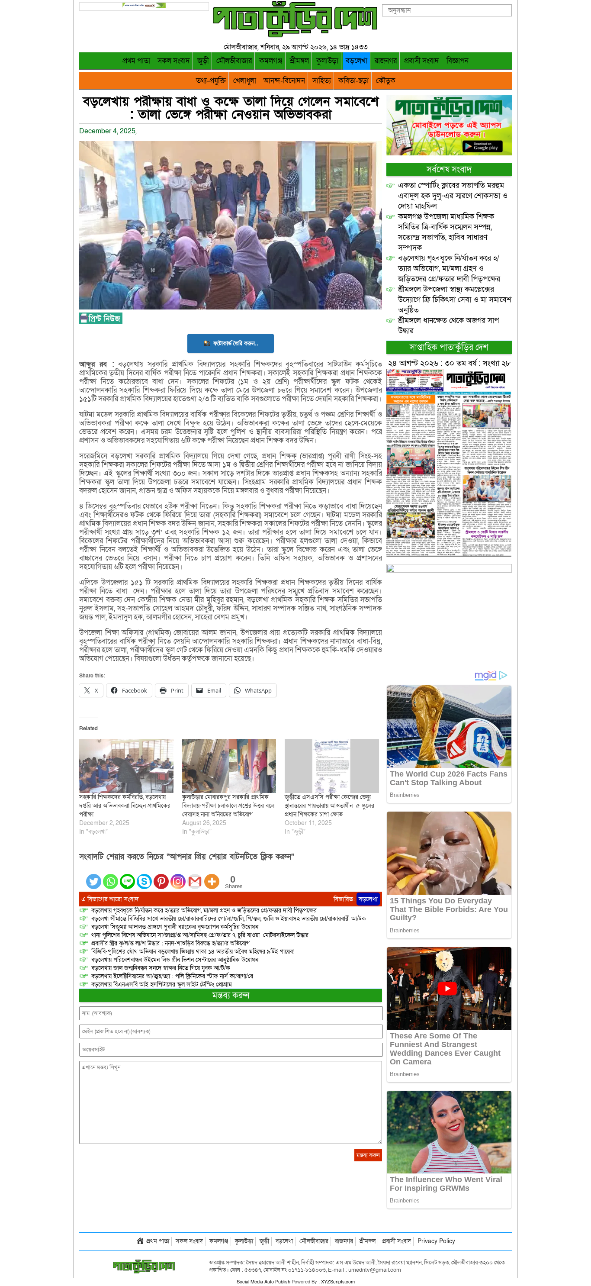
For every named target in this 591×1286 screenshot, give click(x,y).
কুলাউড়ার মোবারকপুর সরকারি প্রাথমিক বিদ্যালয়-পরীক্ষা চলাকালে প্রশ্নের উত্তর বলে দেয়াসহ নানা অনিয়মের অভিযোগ (228, 806)
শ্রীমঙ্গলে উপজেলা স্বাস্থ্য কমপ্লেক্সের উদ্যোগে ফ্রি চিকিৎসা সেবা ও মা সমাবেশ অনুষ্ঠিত (454, 299)
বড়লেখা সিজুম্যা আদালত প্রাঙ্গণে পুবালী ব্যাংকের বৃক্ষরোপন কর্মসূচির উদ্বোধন (174, 927)
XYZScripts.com (338, 1282)
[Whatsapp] (110, 876)
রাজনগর (386, 61)
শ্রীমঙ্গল (299, 61)
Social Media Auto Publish (263, 1282)
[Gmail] (194, 876)
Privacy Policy (436, 1241)
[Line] (127, 876)
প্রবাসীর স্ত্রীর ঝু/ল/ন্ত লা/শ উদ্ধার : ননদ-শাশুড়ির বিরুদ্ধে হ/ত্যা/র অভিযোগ (170, 943)
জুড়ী (203, 61)
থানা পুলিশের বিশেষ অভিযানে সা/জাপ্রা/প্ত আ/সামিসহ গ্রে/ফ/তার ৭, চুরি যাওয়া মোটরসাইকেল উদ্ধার (199, 935)
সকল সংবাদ (173, 61)
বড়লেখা (356, 61)
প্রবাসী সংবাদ (421, 61)
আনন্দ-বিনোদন (284, 81)
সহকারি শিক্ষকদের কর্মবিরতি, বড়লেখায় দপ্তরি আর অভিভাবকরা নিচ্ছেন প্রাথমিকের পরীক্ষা (124, 806)
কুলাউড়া (327, 61)
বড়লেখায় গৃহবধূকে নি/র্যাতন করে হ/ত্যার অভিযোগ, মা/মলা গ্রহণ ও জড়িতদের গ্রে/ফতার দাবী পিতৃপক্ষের (204, 910)
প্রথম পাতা (136, 61)
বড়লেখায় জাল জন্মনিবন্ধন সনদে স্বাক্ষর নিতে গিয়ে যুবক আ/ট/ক (160, 968)
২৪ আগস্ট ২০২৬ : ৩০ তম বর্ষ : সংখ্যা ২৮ (449, 363)
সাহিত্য (321, 81)
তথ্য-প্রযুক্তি (211, 81)
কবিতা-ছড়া (353, 81)
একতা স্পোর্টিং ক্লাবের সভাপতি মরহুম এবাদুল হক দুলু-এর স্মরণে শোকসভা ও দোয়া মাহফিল (452, 195)
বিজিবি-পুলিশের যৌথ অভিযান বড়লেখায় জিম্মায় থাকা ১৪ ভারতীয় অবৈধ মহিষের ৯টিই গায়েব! (193, 952)
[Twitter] (93, 876)
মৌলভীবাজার (234, 61)
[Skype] (144, 876)
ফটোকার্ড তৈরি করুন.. (235, 343)
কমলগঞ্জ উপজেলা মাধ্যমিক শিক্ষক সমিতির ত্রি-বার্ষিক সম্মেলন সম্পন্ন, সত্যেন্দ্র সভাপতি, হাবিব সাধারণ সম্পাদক (446, 232)
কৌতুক (385, 81)
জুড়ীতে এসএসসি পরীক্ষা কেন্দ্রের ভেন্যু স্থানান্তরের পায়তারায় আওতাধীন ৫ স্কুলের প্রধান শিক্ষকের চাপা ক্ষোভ (329, 806)
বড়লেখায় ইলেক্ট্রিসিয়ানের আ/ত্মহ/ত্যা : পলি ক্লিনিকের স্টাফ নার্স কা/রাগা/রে (173, 976)
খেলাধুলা (244, 81)
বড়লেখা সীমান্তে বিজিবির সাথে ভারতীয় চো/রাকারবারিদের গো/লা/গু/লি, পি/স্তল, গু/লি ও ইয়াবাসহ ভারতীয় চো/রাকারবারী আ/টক (228, 919)
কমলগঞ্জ (271, 61)
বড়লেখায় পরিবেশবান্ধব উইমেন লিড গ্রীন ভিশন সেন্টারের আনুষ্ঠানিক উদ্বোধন (174, 960)
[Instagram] (178, 876)
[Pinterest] (161, 876)
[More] (211, 876)
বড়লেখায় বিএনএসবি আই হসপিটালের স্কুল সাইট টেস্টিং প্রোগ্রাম (161, 984)
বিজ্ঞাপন (457, 61)
